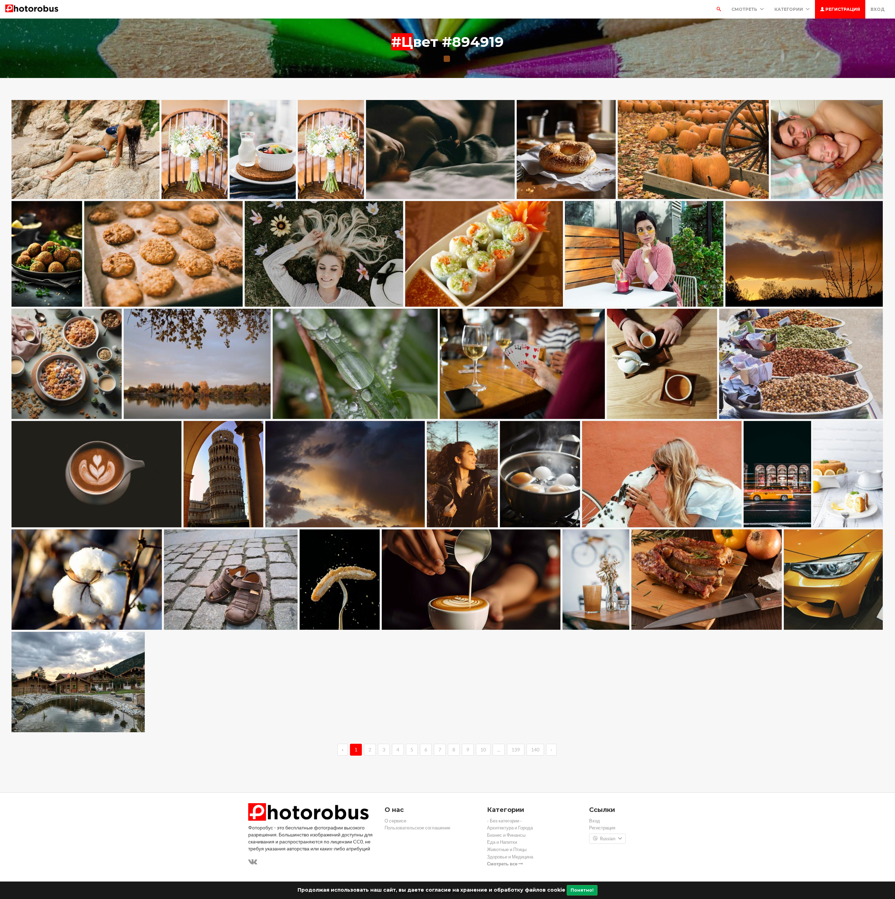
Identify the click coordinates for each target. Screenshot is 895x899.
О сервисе (395, 820)
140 (535, 749)
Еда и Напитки (502, 842)
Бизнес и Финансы (506, 835)
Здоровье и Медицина (510, 856)
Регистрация (842, 9)
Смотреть (744, 9)
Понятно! (582, 890)
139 (515, 749)
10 (483, 749)
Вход (878, 9)
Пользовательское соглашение (417, 827)
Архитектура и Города (510, 827)
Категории (789, 9)
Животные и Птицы (507, 849)
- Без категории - (504, 820)
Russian (607, 838)
